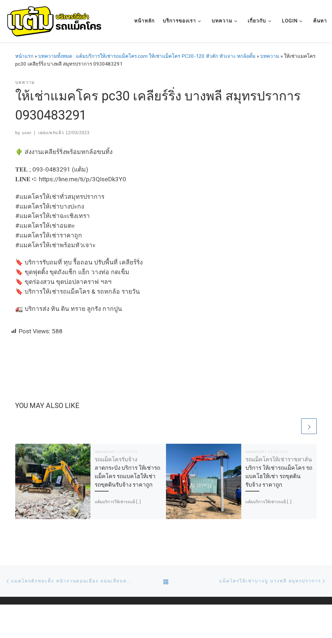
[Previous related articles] (292, 426)
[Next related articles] (309, 426)
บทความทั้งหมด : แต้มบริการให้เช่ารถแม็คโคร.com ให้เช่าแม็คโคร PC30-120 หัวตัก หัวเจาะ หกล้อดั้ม (146, 56)
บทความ (269, 56)
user (26, 132)
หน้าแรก (24, 56)
